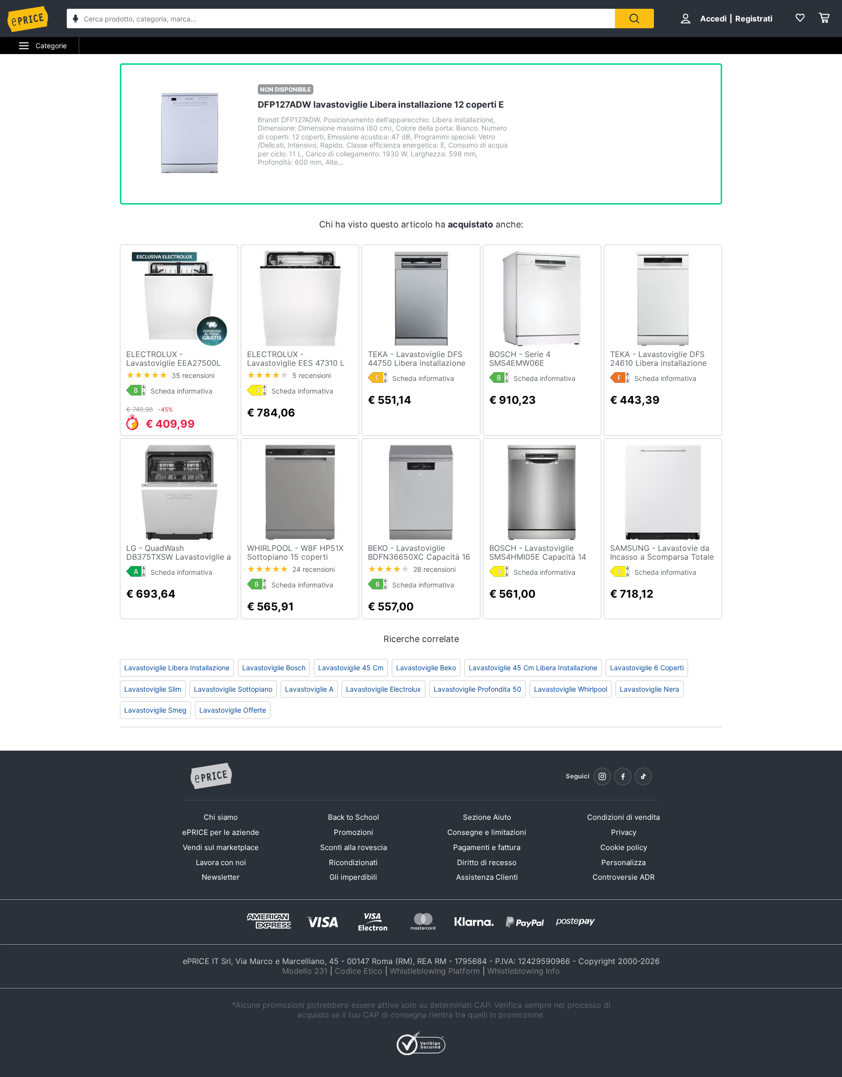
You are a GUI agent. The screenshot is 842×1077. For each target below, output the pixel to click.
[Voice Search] (75, 20)
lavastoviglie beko (426, 667)
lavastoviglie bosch (274, 667)
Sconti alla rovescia (353, 847)
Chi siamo (221, 817)
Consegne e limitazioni (486, 832)
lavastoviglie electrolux (383, 689)
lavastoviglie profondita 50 (477, 689)
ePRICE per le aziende (220, 832)
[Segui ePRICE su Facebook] (623, 776)
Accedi (713, 18)
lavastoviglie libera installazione (177, 667)
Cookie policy (623, 847)
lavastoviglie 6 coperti (647, 667)
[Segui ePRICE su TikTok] (643, 776)
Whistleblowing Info (523, 971)
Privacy (623, 832)
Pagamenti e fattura (486, 847)
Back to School (353, 817)
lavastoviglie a (309, 689)
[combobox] (341, 18)
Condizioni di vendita (623, 817)
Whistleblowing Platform (435, 971)
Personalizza (623, 862)
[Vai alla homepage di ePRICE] (211, 776)
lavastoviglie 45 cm (350, 667)
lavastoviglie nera (649, 689)
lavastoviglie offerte (232, 710)
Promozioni (353, 832)
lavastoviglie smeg (155, 710)
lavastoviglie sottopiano (233, 689)
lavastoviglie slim (152, 689)
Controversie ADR (624, 877)
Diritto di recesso (487, 862)
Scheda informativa (181, 391)
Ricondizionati (353, 862)
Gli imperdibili (353, 877)
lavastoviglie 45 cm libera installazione (533, 667)
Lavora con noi (221, 862)
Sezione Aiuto (487, 817)
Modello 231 (304, 971)
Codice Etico (359, 971)
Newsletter (221, 877)
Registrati (753, 18)
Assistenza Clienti (487, 877)
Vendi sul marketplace (221, 847)
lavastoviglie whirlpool (570, 689)
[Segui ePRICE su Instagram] (602, 776)
